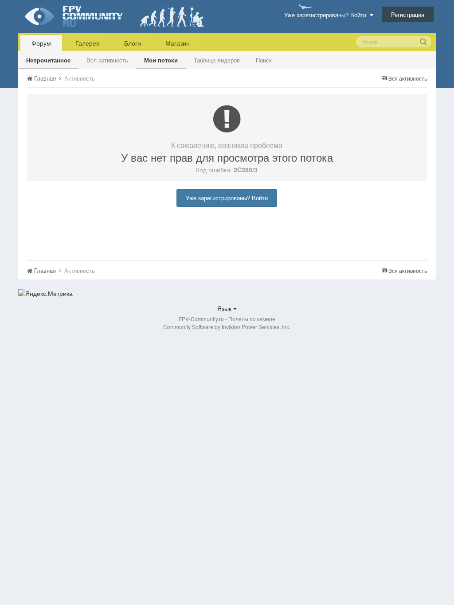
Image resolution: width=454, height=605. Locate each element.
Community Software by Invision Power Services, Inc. (226, 326)
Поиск (264, 60)
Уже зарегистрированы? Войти (327, 15)
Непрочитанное (48, 60)
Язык (225, 308)
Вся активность (107, 60)
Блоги (132, 43)
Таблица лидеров (217, 60)
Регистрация (407, 14)
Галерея (87, 43)
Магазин (177, 43)
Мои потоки (161, 60)
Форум (41, 43)
